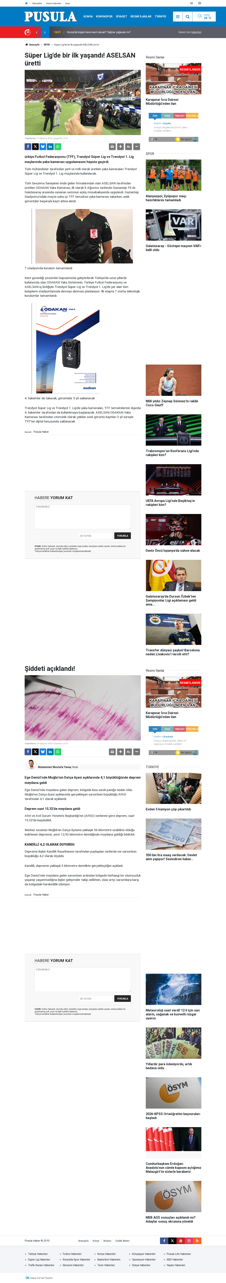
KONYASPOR (104, 16)
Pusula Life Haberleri (179, 1254)
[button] (120, 146)
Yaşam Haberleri (176, 1265)
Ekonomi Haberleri (73, 1265)
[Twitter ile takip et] (172, 1240)
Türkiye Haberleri (37, 1254)
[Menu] (178, 17)
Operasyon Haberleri (144, 1259)
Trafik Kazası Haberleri (41, 1265)
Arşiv (67, 3)
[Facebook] (28, 146)
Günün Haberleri (53, 3)
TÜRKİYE (160, 16)
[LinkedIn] (50, 146)
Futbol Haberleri (72, 1254)
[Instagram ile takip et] (189, 1240)
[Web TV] (191, 3)
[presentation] (36, 32)
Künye (96, 1240)
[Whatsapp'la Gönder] (57, 146)
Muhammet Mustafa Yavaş (54, 767)
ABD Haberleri (175, 1259)
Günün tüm (190, 32)
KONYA (88, 16)
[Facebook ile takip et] (164, 1240)
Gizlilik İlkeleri (122, 1240)
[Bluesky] (43, 146)
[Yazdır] (112, 146)
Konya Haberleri (106, 1254)
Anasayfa (34, 44)
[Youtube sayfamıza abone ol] (181, 1240)
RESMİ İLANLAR (141, 16)
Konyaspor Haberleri (143, 1254)
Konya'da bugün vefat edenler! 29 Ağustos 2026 (95, 32)
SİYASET (121, 16)
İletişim (107, 1240)
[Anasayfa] (26, 3)
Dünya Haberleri (141, 1265)
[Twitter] (35, 146)
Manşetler (37, 3)
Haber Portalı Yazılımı (41, 1278)
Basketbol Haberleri (108, 1259)
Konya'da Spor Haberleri (76, 1259)
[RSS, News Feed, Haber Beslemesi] (197, 1240)
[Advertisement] (83, 463)
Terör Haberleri (106, 1265)
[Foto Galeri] (199, 3)
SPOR (47, 44)
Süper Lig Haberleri (39, 1259)
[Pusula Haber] (51, 16)
